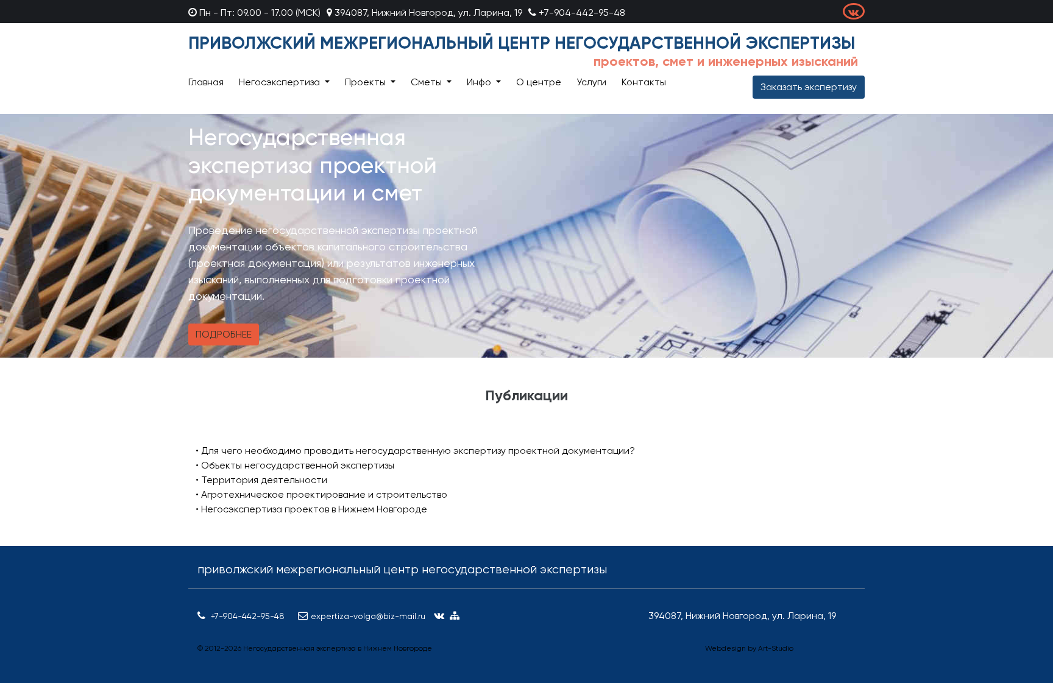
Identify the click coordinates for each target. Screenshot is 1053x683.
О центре (538, 82)
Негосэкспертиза (280, 82)
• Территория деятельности (261, 480)
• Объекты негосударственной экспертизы (295, 465)
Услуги (591, 82)
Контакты (644, 82)
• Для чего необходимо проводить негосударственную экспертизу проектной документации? (415, 450)
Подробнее (224, 334)
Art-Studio (775, 648)
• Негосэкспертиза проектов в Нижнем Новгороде (311, 509)
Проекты (366, 82)
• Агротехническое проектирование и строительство (321, 494)
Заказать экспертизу (808, 87)
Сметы (427, 82)
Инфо (480, 82)
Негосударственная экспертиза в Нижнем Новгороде (337, 648)
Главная (206, 82)
